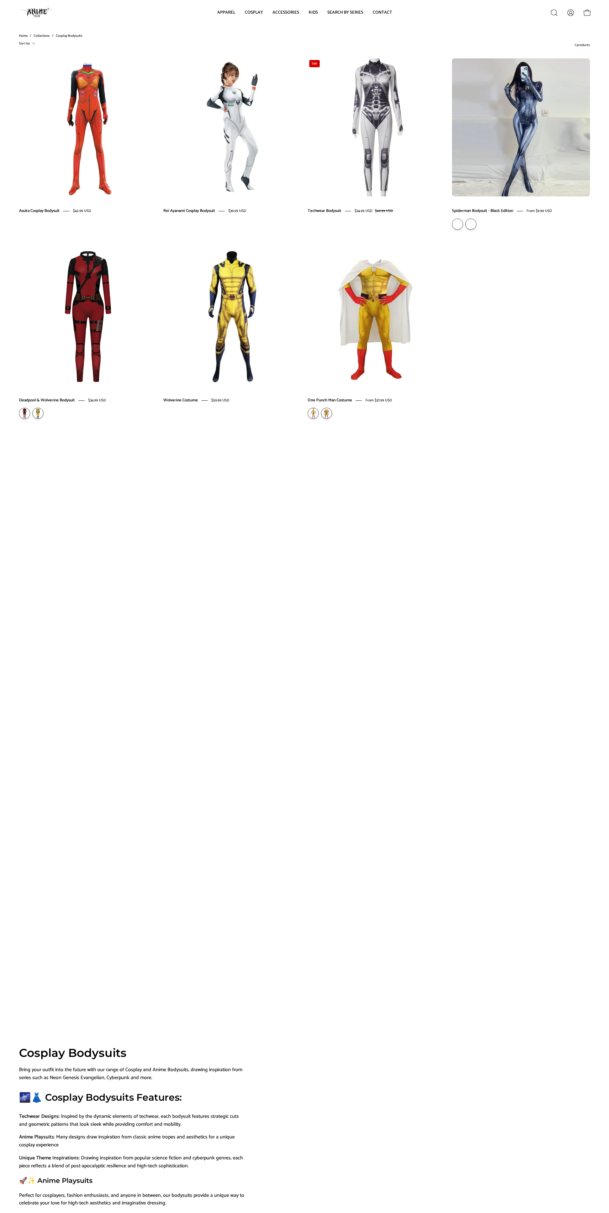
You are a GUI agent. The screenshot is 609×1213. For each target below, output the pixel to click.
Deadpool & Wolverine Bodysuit (47, 400)
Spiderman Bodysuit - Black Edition (482, 211)
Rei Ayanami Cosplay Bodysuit (189, 211)
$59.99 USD (220, 400)
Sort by (24, 43)
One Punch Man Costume (330, 400)
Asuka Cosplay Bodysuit (39, 211)
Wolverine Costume (180, 400)
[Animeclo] (38, 12)
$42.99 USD (82, 211)
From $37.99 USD (378, 400)
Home (23, 36)
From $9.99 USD (539, 211)
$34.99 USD (97, 400)
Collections (42, 36)
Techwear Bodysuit (324, 211)
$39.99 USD (237, 211)
